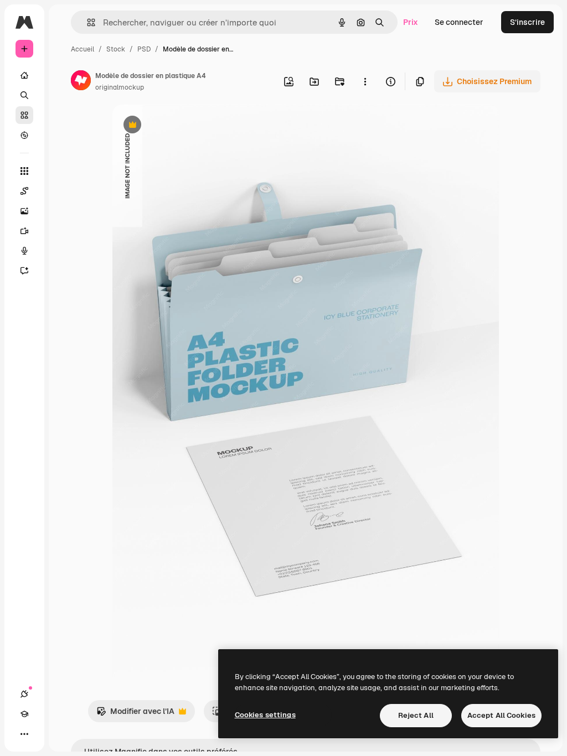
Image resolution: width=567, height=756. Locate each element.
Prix (410, 22)
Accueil (82, 49)
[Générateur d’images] (24, 211)
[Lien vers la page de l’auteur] (81, 82)
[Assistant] (24, 270)
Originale (185, 126)
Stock (115, 49)
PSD (144, 49)
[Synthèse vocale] (24, 251)
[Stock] (24, 115)
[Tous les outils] (24, 171)
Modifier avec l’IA (135, 714)
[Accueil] (24, 75)
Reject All (416, 715)
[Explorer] (24, 135)
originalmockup (119, 87)
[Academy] (24, 714)
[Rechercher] (24, 95)
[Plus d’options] (365, 81)
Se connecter (459, 22)
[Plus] (24, 734)
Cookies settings (265, 714)
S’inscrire (527, 22)
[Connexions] (24, 694)
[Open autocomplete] (86, 22)
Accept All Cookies (501, 715)
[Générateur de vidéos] (24, 231)
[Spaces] (24, 191)
